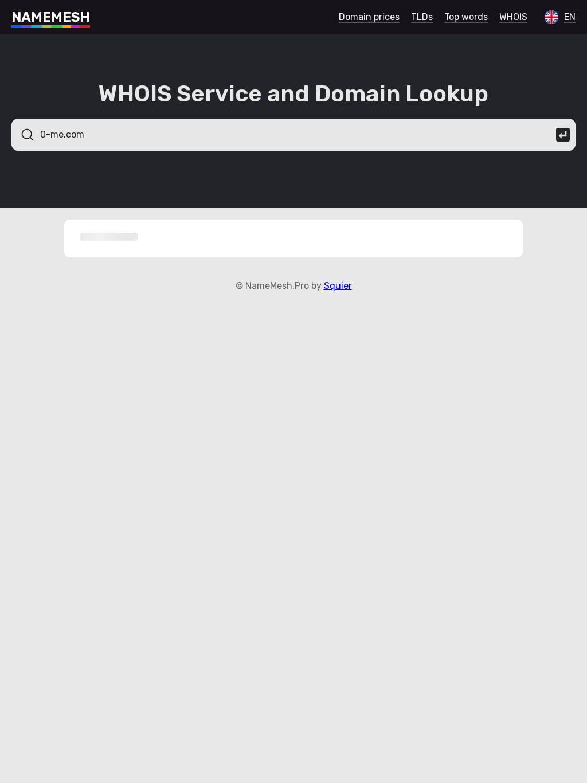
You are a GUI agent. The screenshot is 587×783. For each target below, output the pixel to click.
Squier (338, 285)
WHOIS (513, 16)
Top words (466, 16)
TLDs (422, 16)
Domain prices (369, 16)
